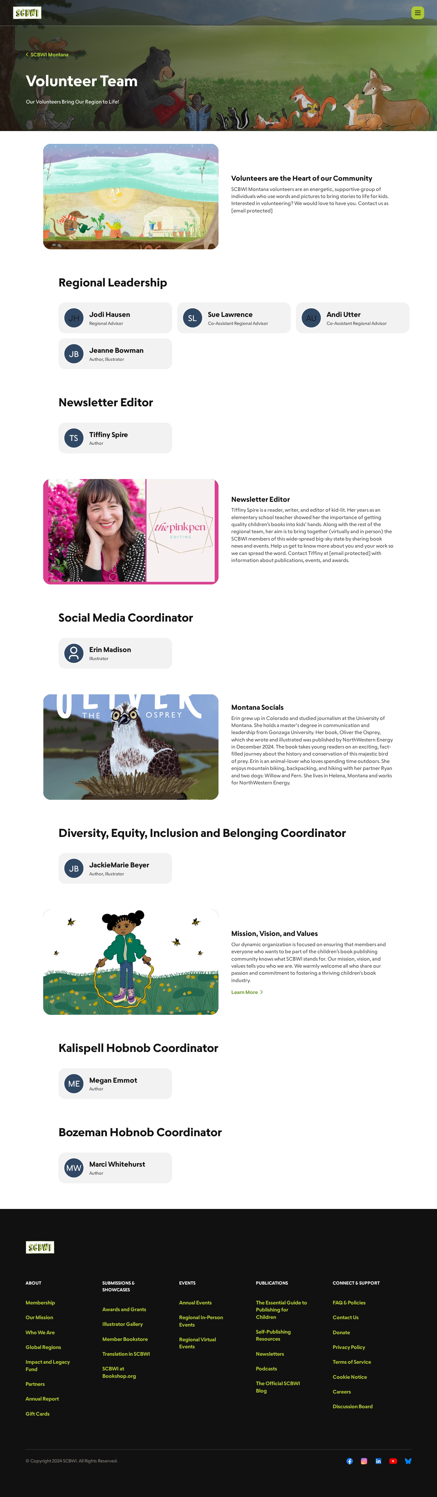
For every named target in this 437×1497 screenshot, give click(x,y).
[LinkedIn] (378, 1461)
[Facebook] (349, 1461)
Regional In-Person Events (201, 1320)
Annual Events (195, 1302)
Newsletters (270, 1354)
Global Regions (43, 1347)
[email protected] (252, 210)
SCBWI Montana (49, 54)
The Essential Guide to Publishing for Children (281, 1309)
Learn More (244, 992)
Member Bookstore (125, 1339)
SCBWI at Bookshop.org (119, 1372)
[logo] (27, 12)
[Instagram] (364, 1461)
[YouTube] (393, 1461)
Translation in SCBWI (126, 1354)
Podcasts (266, 1368)
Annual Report (42, 1398)
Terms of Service (352, 1362)
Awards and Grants (124, 1309)
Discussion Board (353, 1406)
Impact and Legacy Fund (48, 1365)
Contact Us (346, 1317)
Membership (40, 1302)
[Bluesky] (408, 1461)
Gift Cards (38, 1413)
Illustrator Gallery (122, 1324)
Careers (342, 1391)
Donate (341, 1332)
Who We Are (40, 1332)
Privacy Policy (349, 1347)
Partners (35, 1384)
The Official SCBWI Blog (278, 1387)
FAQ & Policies (349, 1302)
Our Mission (39, 1317)
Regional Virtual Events (197, 1343)
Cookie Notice (350, 1377)
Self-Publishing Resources (273, 1335)
